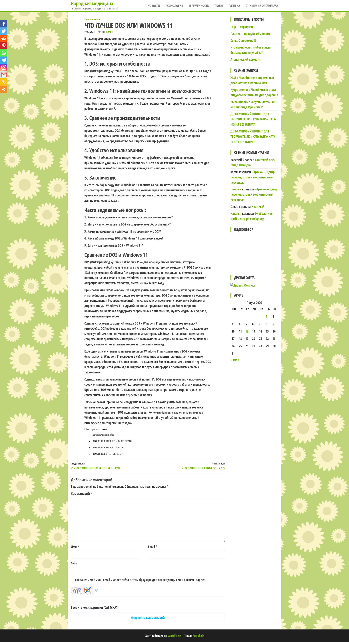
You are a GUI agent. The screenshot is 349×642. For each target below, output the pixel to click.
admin (109, 31)
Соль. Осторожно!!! (243, 40)
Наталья (235, 189)
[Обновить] (97, 589)
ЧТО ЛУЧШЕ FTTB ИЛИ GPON (108, 454)
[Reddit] (3, 38)
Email (152, 546)
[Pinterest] (3, 45)
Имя (75, 546)
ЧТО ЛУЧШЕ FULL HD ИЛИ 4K (108, 447)
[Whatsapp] (3, 53)
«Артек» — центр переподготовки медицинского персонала (252, 177)
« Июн (234, 360)
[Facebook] (3, 23)
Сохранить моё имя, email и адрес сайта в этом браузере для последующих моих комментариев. (140, 579)
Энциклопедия (92, 19)
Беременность (198, 5)
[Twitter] (3, 31)
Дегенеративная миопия (103, 435)
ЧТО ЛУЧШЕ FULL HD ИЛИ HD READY (113, 441)
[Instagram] (3, 67)
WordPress (174, 635)
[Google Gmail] (3, 74)
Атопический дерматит (246, 59)
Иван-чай (257, 206)
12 (246, 331)
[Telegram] (3, 60)
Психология (174, 5)
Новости (154, 5)
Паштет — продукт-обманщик (250, 33)
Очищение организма (262, 5)
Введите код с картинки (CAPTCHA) (94, 607)
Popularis (198, 635)
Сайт (74, 563)
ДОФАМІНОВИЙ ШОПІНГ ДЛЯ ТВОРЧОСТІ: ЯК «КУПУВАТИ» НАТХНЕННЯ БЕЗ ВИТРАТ (253, 119)
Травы (218, 5)
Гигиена (234, 5)
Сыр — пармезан (241, 27)
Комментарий (81, 493)
